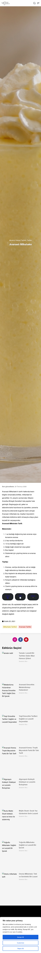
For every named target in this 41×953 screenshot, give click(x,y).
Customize (20, 943)
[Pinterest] (26, 639)
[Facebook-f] (20, 639)
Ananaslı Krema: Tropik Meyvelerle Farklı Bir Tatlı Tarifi (29, 750)
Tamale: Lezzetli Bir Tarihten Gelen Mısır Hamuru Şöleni (27, 656)
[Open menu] (38, 3)
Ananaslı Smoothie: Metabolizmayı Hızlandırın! (27, 687)
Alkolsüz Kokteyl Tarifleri (17, 240)
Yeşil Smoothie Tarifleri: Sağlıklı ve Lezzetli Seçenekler (28, 719)
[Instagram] (15, 639)
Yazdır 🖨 (8, 597)
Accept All (20, 937)
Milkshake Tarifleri (10, 627)
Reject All (20, 948)
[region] (20, 935)
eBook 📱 (33, 597)
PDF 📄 (20, 597)
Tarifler (29, 240)
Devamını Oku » (23, 661)
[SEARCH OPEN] (34, 3)
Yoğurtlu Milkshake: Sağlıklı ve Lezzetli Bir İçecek (27, 845)
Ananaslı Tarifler (25, 627)
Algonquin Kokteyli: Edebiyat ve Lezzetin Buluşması (27, 782)
